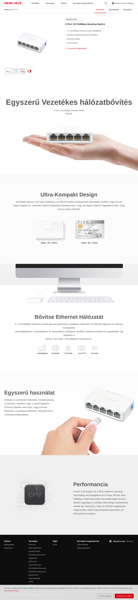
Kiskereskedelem (83, 548)
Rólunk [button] (64, 3)
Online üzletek (82, 545)
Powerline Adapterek (37, 555)
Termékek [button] (35, 3)
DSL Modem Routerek (37, 568)
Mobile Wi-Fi (34, 575)
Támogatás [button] (50, 3)
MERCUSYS (13, 3)
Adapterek (33, 558)
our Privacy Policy (11, 591)
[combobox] (74, 20)
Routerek (32, 545)
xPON (31, 582)
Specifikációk (114, 9)
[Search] (105, 3)
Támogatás (127, 9)
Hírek (55, 545)
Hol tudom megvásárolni (83, 3)
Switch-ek (8, 9)
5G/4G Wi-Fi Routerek (37, 572)
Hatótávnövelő (34, 551)
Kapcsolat (8, 548)
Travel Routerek (35, 565)
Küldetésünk (9, 545)
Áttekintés (100, 9)
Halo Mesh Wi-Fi (35, 548)
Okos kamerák (34, 578)
